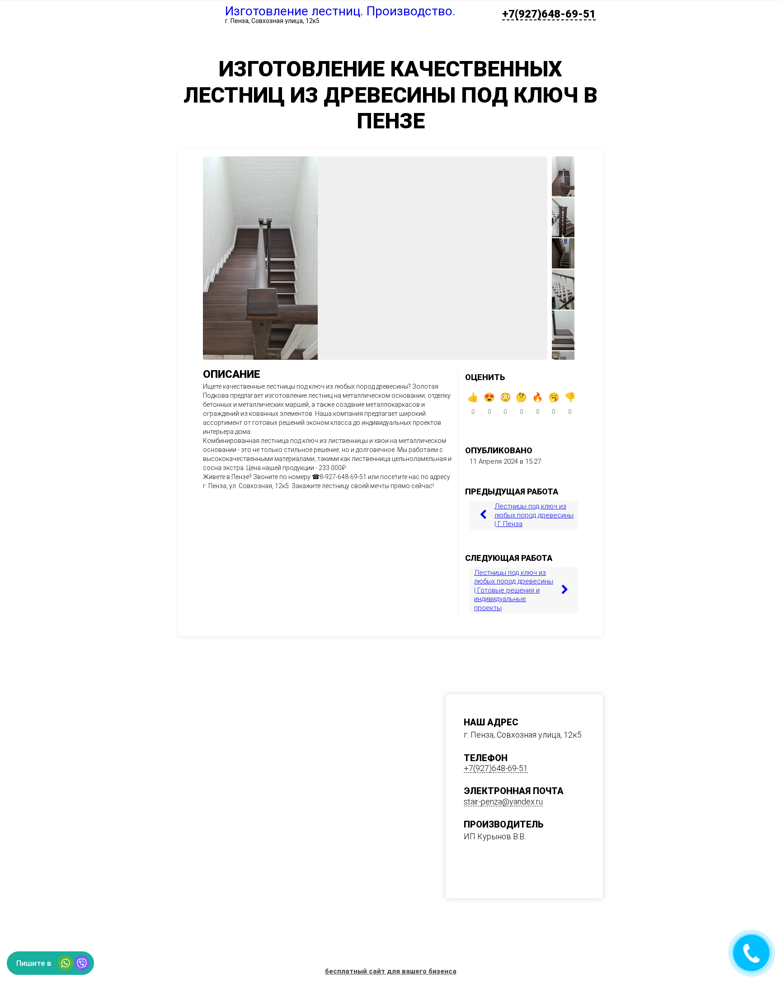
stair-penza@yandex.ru (503, 802)
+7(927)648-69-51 (549, 14)
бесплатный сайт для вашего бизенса (390, 971)
